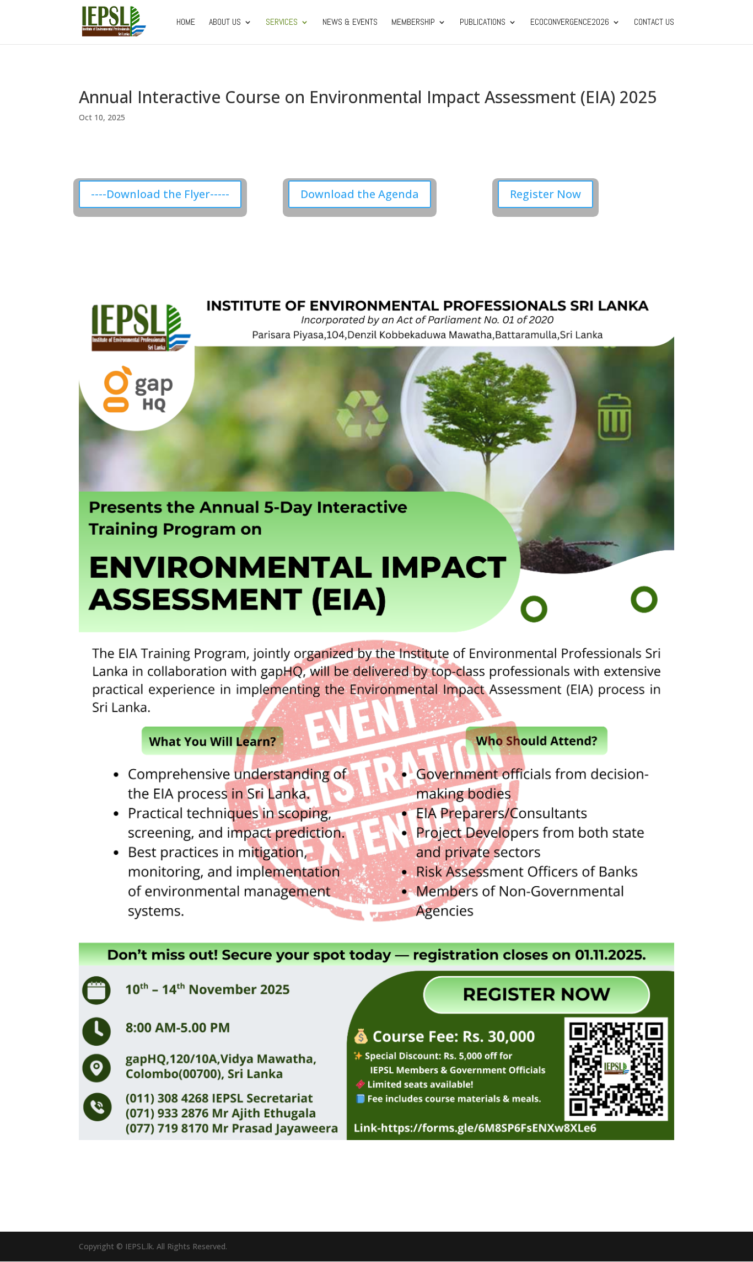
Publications (482, 23)
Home (185, 23)
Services (282, 23)
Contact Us (654, 23)
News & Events (350, 23)
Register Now (545, 194)
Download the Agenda (359, 194)
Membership (413, 23)
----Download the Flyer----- (160, 194)
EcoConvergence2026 (569, 23)
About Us (225, 23)
